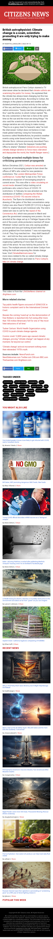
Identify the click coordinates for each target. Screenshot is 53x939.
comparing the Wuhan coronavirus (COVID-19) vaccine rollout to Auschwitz (22, 197)
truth (46, 386)
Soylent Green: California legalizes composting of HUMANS (23, 641)
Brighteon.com (24, 360)
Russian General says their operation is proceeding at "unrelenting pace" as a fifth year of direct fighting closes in (26, 892)
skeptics (30, 390)
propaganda (33, 382)
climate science (41, 390)
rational (6, 394)
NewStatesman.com (12, 357)
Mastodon (9, 48)
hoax (5, 386)
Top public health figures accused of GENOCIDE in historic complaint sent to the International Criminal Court (25, 307)
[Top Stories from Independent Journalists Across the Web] (26, 20)
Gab (29, 48)
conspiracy (13, 386)
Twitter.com (26, 357)
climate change (20, 382)
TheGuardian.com (10, 360)
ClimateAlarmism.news (22, 253)
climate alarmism (17, 394)
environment (8, 382)
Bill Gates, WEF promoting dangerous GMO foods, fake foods (24, 482)
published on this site (23, 928)
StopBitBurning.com (15, 4)
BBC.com (44, 357)
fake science (20, 390)
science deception (10, 399)
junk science (24, 386)
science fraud (8, 390)
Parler (19, 48)
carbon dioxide (37, 386)
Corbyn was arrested (33, 165)
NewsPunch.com (26, 354)
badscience (30, 394)
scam (41, 382)
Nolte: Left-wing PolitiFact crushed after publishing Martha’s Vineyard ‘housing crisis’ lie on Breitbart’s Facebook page (24, 562)
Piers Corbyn (23, 399)
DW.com (35, 357)
